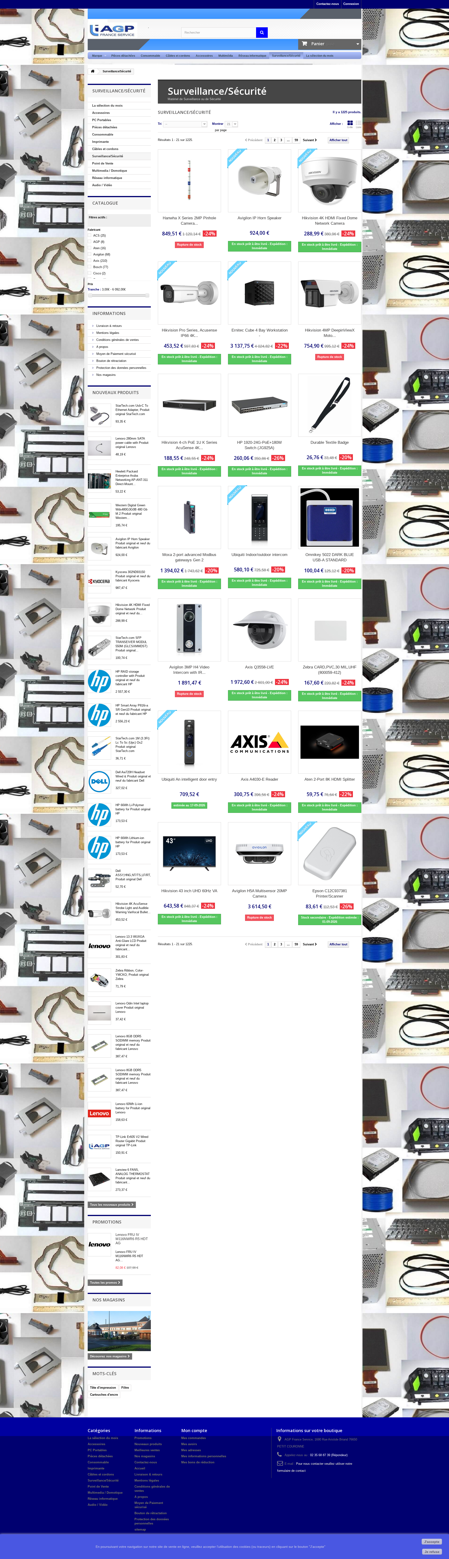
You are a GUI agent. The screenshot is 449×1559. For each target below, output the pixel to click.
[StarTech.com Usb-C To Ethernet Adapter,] (99, 415)
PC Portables (101, 120)
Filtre (125, 1387)
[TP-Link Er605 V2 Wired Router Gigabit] (99, 1146)
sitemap (140, 1529)
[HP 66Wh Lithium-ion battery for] (99, 847)
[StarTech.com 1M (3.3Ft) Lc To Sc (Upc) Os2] (99, 748)
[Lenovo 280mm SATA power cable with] (99, 448)
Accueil (139, 1468)
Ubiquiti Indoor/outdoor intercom (259, 554)
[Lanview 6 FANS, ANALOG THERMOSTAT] (99, 1179)
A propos (101, 347)
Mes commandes (193, 1438)
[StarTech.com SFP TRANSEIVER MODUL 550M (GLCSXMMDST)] (99, 647)
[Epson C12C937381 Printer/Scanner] (330, 854)
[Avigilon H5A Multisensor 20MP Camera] (259, 854)
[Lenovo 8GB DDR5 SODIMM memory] (99, 1046)
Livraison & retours (108, 326)
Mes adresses (191, 1450)
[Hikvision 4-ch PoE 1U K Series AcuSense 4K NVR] (189, 405)
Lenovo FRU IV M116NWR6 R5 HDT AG (132, 1239)
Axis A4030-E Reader (259, 779)
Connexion (351, 4)
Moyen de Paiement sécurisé (115, 354)
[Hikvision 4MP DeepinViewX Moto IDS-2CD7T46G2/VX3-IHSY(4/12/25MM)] (330, 293)
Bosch (100, 267)
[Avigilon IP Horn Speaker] (99, 548)
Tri (160, 124)
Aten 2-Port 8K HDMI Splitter (329, 779)
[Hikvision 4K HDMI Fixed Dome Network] (99, 614)
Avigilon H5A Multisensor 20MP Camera (259, 893)
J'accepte (431, 1542)
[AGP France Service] (131, 30)
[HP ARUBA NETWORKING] (99, 481)
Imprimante (100, 141)
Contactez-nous (327, 4)
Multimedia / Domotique (109, 170)
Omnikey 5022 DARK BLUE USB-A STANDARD (329, 557)
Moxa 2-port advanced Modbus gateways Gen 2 (189, 557)
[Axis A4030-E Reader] (259, 742)
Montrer (217, 124)
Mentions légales (107, 333)
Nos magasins (105, 375)
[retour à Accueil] (92, 71)
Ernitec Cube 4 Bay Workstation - (260, 333)
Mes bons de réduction (197, 1462)
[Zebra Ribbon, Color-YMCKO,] (99, 980)
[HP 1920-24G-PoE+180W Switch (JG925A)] (259, 405)
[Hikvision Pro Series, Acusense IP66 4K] (99, 913)
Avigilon (101, 254)
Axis (100, 260)
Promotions (106, 1222)
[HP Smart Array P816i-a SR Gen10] (99, 715)
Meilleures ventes (147, 1450)
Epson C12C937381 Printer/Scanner (329, 893)
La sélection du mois (319, 55)
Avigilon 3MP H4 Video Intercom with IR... (189, 670)
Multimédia (225, 55)
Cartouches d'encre (104, 1394)
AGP (98, 242)
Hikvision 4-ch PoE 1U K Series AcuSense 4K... (189, 445)
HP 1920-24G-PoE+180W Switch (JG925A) (259, 445)
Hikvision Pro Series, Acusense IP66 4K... (189, 333)
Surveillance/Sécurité (286, 55)
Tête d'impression (103, 1387)
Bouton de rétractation (110, 361)
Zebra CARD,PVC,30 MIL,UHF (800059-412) (329, 670)
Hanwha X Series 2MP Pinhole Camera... (189, 221)
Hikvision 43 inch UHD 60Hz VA (189, 891)
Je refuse (432, 1552)
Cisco (99, 273)
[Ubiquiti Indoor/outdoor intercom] (259, 517)
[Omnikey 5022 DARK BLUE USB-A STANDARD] (330, 517)
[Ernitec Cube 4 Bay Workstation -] (259, 293)
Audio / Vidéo (102, 185)
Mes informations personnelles (203, 1456)
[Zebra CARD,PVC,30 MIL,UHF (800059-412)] (330, 630)
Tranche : (94, 289)
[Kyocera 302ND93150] (99, 581)
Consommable (150, 55)
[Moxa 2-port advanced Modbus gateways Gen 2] (189, 517)
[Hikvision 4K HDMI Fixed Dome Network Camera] (330, 181)
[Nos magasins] (119, 1331)
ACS (99, 235)
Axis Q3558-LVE (259, 667)
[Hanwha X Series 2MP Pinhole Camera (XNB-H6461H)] (189, 181)
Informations (109, 313)
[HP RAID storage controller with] (99, 681)
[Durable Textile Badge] (330, 405)
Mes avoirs (189, 1444)
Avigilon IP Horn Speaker (260, 218)
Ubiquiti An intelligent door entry (189, 779)
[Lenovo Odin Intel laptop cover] (99, 1013)
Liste (358, 127)
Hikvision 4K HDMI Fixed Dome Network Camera (329, 221)
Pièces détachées (123, 55)
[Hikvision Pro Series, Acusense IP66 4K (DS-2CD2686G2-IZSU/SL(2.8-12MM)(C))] (189, 293)
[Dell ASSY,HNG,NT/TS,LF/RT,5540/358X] (99, 880)
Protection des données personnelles (120, 368)
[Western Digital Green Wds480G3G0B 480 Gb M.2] (99, 515)
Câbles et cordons (178, 55)
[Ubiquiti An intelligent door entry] (189, 742)
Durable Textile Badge (330, 442)
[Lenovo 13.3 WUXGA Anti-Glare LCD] (99, 946)
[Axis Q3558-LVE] (259, 630)
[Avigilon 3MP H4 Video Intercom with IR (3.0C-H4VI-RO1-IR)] (189, 630)
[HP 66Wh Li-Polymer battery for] (99, 814)
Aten (99, 248)
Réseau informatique (252, 55)
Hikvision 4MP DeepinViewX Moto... (330, 333)
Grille (350, 127)
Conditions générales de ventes (117, 340)
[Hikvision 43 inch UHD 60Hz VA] (189, 854)
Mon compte (194, 1430)
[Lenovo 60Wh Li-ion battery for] (99, 1113)
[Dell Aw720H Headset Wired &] (99, 781)
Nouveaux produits (115, 392)
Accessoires (204, 55)
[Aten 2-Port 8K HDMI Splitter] (330, 742)
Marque (95, 56)
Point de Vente (102, 163)
